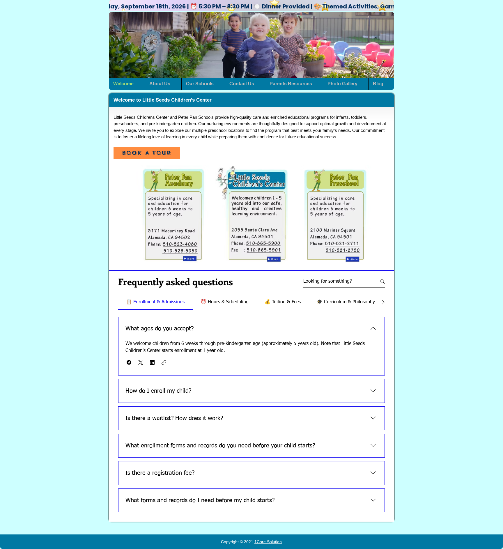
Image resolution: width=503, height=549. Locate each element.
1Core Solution (268, 541)
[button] (251, 6)
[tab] (155, 302)
